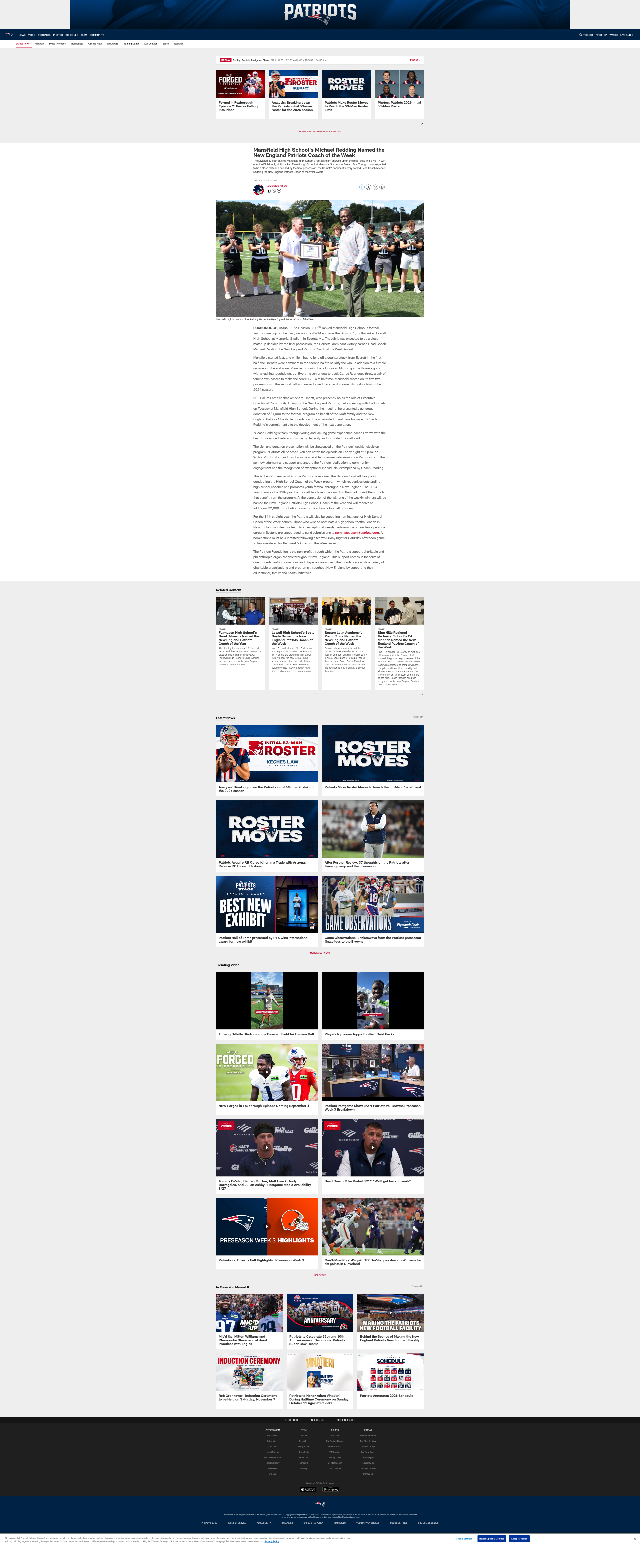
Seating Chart (335, 1457)
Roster (304, 1435)
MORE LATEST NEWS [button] (320, 953)
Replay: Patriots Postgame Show (251, 60)
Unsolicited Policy (314, 1523)
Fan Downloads (368, 1452)
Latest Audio (272, 1446)
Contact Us (368, 1474)
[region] (320, 1539)
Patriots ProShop (368, 1435)
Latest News (272, 1435)
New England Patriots (277, 186)
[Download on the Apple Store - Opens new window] (308, 1489)
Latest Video (272, 1441)
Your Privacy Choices (368, 1523)
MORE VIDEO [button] (320, 1275)
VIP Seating (335, 1452)
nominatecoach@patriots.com (357, 532)
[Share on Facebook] (362, 189)
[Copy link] (382, 187)
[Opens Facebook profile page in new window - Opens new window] (269, 191)
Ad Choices (340, 1523)
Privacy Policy (209, 1523)
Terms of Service (237, 1523)
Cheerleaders (272, 1468)
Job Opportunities (368, 1468)
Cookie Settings (399, 1523)
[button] (311, 123)
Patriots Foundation (273, 1457)
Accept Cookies (519, 1538)
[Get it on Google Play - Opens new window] (331, 1491)
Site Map (272, 1474)
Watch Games (334, 1468)
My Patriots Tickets (334, 1441)
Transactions (304, 1457)
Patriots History (273, 1463)
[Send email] (375, 189)
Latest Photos (272, 1452)
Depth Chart (303, 1441)
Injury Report (304, 1446)
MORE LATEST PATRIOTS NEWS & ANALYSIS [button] (320, 131)
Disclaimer (287, 1523)
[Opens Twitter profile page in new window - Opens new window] (274, 191)
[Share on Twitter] (368, 189)
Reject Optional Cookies (491, 1538)
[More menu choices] (108, 34)
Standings (303, 1468)
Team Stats (304, 1452)
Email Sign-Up (368, 1446)
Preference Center (428, 1523)
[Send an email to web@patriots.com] (279, 191)
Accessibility (264, 1523)
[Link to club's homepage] (9, 35)
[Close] (634, 1538)
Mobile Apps (368, 1457)
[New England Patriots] (320, 1504)
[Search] (580, 34)
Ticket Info (335, 1435)
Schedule (304, 1463)
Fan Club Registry (368, 1441)
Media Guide (368, 1463)
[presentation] (422, 123)
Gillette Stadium (335, 1463)
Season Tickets (335, 1446)
